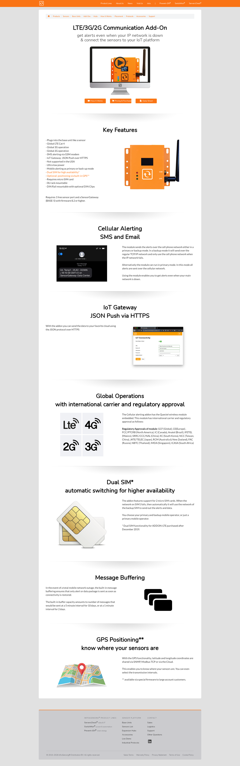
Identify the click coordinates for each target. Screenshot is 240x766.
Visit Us (140, 3)
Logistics (151, 726)
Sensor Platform (131, 718)
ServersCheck (195, 3)
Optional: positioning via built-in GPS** (68, 175)
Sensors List (127, 726)
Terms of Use (174, 755)
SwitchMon (180, 3)
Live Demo (126, 738)
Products (56, 16)
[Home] (49, 16)
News (130, 3)
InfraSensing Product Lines (100, 718)
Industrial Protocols (130, 742)
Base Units (76, 16)
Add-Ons (87, 16)
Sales (149, 722)
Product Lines (106, 3)
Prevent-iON (165, 3)
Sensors (66, 16)
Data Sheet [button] (147, 101)
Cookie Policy (188, 755)
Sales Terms (129, 755)
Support (152, 16)
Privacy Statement (159, 755)
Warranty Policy (142, 755)
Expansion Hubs (129, 730)
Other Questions (154, 734)
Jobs (149, 3)
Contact (152, 718)
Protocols (129, 16)
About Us (120, 3)
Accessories (141, 16)
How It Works (106, 16)
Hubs (95, 16)
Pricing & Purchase (122, 101)
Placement (119, 16)
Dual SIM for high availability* (63, 172)
